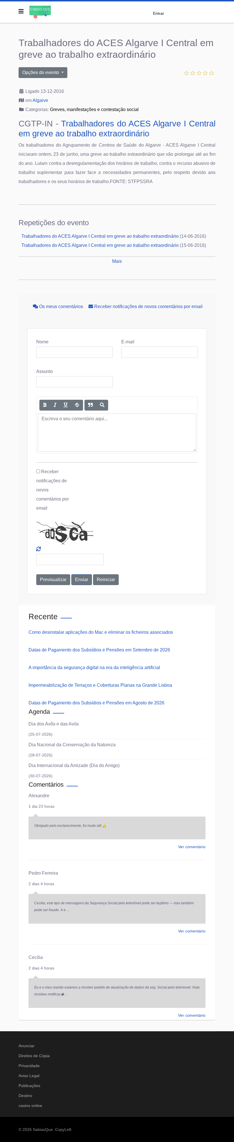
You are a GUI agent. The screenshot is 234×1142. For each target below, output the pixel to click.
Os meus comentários (61, 306)
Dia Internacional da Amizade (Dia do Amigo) (74, 765)
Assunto (44, 371)
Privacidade (29, 1065)
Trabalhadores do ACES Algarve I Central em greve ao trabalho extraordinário (100, 236)
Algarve (40, 100)
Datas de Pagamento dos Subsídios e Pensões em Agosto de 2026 (96, 702)
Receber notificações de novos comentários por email (148, 306)
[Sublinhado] (65, 405)
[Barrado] (77, 405)
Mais (117, 261)
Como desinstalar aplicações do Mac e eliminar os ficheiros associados (101, 632)
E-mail (127, 341)
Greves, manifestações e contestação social (94, 109)
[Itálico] (55, 405)
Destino (25, 1095)
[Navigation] (21, 11)
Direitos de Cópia (34, 1055)
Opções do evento (41, 72)
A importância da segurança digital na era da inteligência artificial (94, 667)
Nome (42, 341)
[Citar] (90, 405)
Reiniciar (106, 579)
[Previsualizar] (102, 405)
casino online (30, 1105)
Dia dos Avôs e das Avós (54, 723)
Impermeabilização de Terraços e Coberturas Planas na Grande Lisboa (100, 685)
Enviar (81, 579)
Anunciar (27, 1045)
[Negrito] (44, 405)
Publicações (29, 1085)
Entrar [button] (158, 13)
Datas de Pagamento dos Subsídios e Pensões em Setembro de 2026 (99, 649)
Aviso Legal (29, 1075)
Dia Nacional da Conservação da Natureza (72, 744)
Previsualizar (53, 579)
